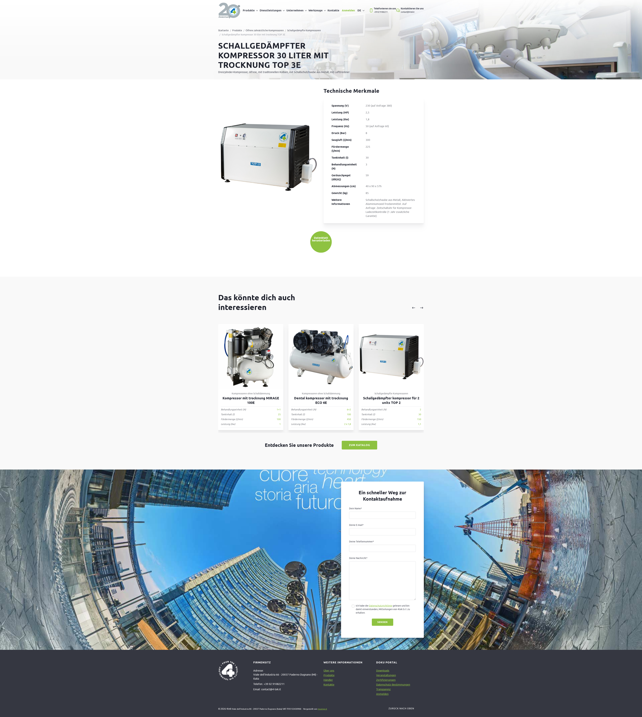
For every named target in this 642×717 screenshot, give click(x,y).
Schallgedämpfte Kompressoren (304, 30)
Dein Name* (355, 508)
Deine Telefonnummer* (361, 541)
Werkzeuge (315, 10)
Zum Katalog (359, 445)
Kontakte (333, 10)
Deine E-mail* (356, 525)
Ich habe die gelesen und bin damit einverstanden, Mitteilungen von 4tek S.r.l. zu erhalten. (383, 609)
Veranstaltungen (386, 675)
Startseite (223, 30)
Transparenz (383, 689)
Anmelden (348, 10)
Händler (328, 679)
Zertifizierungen (386, 679)
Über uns (329, 670)
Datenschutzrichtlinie (380, 605)
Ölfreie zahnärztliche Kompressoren (265, 30)
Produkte (249, 10)
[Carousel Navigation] (383, 308)
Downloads (382, 670)
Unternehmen (294, 10)
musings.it (322, 709)
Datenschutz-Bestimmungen (393, 684)
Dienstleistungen (270, 10)
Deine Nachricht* (358, 558)
